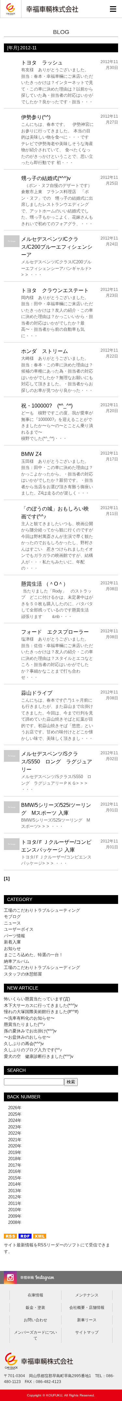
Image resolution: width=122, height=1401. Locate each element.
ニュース (12, 923)
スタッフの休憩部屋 (23, 974)
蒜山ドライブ (36, 693)
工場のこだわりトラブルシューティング (42, 910)
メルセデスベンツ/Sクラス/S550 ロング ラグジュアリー (56, 761)
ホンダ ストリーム (44, 351)
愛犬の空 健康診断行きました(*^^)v (39, 1056)
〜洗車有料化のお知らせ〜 (29, 1018)
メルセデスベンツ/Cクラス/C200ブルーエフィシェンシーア (56, 247)
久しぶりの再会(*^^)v (24, 1043)
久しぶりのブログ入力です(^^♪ (33, 1049)
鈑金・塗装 (35, 1307)
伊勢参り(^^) (35, 117)
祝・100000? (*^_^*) (47, 406)
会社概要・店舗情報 (86, 1307)
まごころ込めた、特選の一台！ (33, 954)
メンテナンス (87, 1295)
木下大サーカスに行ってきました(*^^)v (41, 1005)
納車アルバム (16, 961)
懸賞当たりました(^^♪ (24, 1024)
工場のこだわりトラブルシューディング (42, 967)
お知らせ (12, 948)
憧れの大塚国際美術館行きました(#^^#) (41, 1011)
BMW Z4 (31, 454)
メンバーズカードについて (35, 1335)
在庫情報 (35, 1295)
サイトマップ (87, 1332)
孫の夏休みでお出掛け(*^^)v (30, 1030)
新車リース (87, 1320)
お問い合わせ (35, 1320)
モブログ (12, 916)
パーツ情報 (14, 935)
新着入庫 (12, 942)
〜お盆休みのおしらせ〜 (27, 1037)
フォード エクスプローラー (55, 632)
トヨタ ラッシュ (42, 62)
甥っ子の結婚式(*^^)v (46, 178)
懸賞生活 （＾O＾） (44, 584)
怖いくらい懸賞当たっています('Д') (37, 998)
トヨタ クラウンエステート (55, 290)
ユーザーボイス (19, 929)
